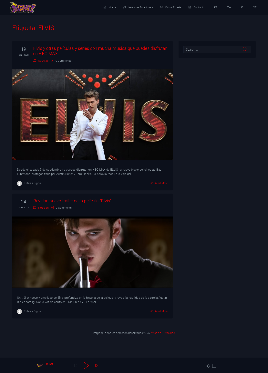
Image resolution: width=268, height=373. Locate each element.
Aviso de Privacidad (162, 333)
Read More (161, 183)
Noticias (43, 60)
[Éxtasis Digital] (22, 7)
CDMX (50, 364)
